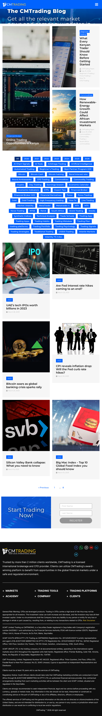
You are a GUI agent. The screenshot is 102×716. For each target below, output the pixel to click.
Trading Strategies (20, 231)
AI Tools (39, 164)
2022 (46, 158)
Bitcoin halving (56, 174)
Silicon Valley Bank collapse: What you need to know (25, 464)
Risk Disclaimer (89, 620)
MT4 (77, 205)
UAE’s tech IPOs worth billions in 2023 (22, 307)
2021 (36, 158)
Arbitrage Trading (57, 164)
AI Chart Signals (22, 164)
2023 (56, 158)
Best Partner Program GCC (78, 169)
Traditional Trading (43, 231)
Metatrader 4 (63, 205)
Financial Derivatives (51, 195)
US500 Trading (66, 231)
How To (72, 200)
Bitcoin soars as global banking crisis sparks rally (24, 385)
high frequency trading (52, 200)
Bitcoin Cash (37, 174)
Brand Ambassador (22, 179)
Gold (14, 200)
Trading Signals (88, 226)
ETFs (46, 190)
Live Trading (88, 200)
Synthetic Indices (22, 216)
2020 (26, 158)
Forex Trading (85, 195)
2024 (66, 158)
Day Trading (35, 185)
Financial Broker (79, 190)
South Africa (57, 211)
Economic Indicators (28, 190)
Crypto (20, 185)
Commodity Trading (84, 179)
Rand (43, 211)
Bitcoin (21, 174)
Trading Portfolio (41, 226)
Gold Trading (28, 200)
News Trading (17, 211)
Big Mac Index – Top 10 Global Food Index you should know (72, 466)
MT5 (86, 205)
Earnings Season (55, 185)
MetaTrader (45, 205)
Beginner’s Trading (49, 169)
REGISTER (76, 520)
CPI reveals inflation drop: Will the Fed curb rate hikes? (74, 369)
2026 (87, 158)
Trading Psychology (65, 226)
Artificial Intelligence (81, 164)
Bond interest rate (78, 174)
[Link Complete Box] (26, 88)
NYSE (32, 211)
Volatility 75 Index (53, 237)
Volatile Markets (87, 231)
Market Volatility (25, 205)
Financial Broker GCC (24, 195)
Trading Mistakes (63, 221)
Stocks (92, 211)
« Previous (43, 487)
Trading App (85, 216)
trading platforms (19, 226)
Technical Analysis (46, 216)
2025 (77, 158)
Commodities (61, 179)
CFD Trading (43, 179)
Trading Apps (22, 221)
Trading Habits (42, 221)
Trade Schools (67, 216)
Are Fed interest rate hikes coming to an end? (74, 287)
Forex (70, 195)
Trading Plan (83, 221)
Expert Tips (60, 190)
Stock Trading (76, 211)
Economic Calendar (79, 185)
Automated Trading (24, 169)
